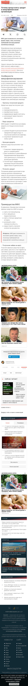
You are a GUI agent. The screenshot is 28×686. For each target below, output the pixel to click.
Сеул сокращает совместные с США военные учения (14, 594)
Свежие (8, 423)
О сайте (20, 650)
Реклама (20, 652)
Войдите (3, 412)
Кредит (5, 372)
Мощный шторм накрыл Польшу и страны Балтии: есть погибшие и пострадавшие (13, 433)
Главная (20, 643)
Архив (19, 648)
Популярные (20, 423)
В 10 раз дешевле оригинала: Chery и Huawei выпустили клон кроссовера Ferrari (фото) (14, 451)
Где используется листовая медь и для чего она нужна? (13, 533)
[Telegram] (3, 34)
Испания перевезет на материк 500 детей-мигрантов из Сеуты (15, 581)
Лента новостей (14, 466)
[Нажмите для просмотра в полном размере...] (14, 193)
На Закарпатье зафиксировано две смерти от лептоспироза (13, 401)
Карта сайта (21, 657)
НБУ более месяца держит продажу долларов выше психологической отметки (19, 387)
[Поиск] (19, 2)
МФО (11, 372)
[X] (10, 34)
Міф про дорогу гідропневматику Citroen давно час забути (14, 530)
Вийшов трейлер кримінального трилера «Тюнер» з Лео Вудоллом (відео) (12, 569)
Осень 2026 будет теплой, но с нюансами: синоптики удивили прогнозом (15, 585)
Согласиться (14, 684)
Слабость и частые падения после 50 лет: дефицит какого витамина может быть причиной (14, 457)
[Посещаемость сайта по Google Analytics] (16, 608)
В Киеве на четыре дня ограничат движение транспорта (13, 589)
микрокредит (18, 372)
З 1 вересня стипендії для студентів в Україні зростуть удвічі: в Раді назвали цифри (14, 427)
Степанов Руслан (10, 361)
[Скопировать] (24, 34)
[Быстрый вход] (22, 2)
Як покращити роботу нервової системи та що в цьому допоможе (14, 526)
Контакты (20, 654)
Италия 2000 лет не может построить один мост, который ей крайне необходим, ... (14, 554)
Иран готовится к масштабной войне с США (20, 396)
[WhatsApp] (17, 34)
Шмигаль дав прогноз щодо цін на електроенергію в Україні (13, 598)
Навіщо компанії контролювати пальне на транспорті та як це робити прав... (13, 522)
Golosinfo (5, 2)
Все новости (14, 462)
